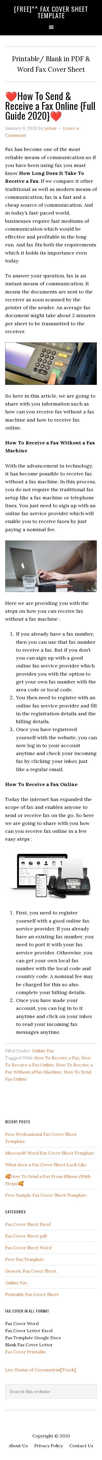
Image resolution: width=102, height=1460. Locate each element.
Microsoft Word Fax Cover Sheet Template (49, 1153)
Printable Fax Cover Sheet (32, 1294)
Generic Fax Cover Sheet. (31, 1271)
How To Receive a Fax (56, 1057)
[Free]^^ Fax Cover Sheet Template (51, 12)
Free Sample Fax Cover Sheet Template (46, 1195)
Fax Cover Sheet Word (28, 1247)
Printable (36, 1351)
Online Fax (43, 1050)
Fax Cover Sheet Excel (28, 1224)
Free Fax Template (24, 1259)
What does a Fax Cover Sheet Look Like (45, 1164)
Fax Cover (16, 1351)
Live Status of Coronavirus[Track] (40, 1369)
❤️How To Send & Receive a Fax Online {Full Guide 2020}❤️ (50, 105)
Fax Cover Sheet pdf (26, 1236)
